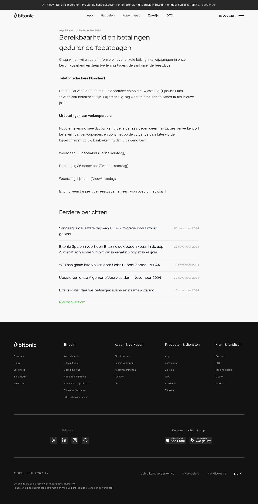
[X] (53, 440)
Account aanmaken (125, 370)
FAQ (218, 363)
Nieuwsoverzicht (72, 302)
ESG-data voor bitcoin (76, 397)
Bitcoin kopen (122, 356)
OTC (170, 15)
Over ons (19, 356)
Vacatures (19, 383)
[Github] (85, 440)
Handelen (108, 15)
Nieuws (220, 377)
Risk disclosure (217, 473)
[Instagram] (75, 440)
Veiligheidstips (224, 370)
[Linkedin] (64, 440)
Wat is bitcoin (71, 356)
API (116, 383)
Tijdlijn (17, 363)
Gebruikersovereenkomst (157, 473)
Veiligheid (19, 370)
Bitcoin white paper (75, 390)
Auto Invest (131, 15)
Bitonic (27, 15)
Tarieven (119, 377)
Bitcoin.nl (170, 390)
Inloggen (227, 16)
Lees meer (209, 4)
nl (236, 474)
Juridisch (221, 383)
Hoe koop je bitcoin (75, 377)
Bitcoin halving (72, 370)
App (90, 15)
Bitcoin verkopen (124, 363)
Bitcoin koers (71, 363)
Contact (220, 356)
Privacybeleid (190, 473)
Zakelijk (153, 15)
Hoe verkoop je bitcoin (76, 383)
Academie (170, 383)
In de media (20, 377)
